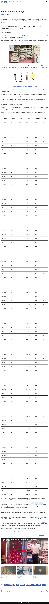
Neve (19, 602)
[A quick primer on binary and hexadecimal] (40, 570)
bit (14, 584)
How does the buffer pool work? (7, 575)
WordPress (28, 602)
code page (42, 510)
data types (39, 35)
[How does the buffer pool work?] (8, 570)
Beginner (10, 584)
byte (18, 584)
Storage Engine (37, 584)
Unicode (44, 584)
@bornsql (20, 531)
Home (2, 7)
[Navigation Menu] (46, 2)
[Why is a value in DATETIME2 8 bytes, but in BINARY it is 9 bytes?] (24, 570)
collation (22, 584)
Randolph (4, 14)
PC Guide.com (30, 499)
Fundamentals (29, 584)
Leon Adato (41, 535)
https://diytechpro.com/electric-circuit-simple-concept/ (26, 86)
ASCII (5, 584)
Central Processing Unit (25, 40)
